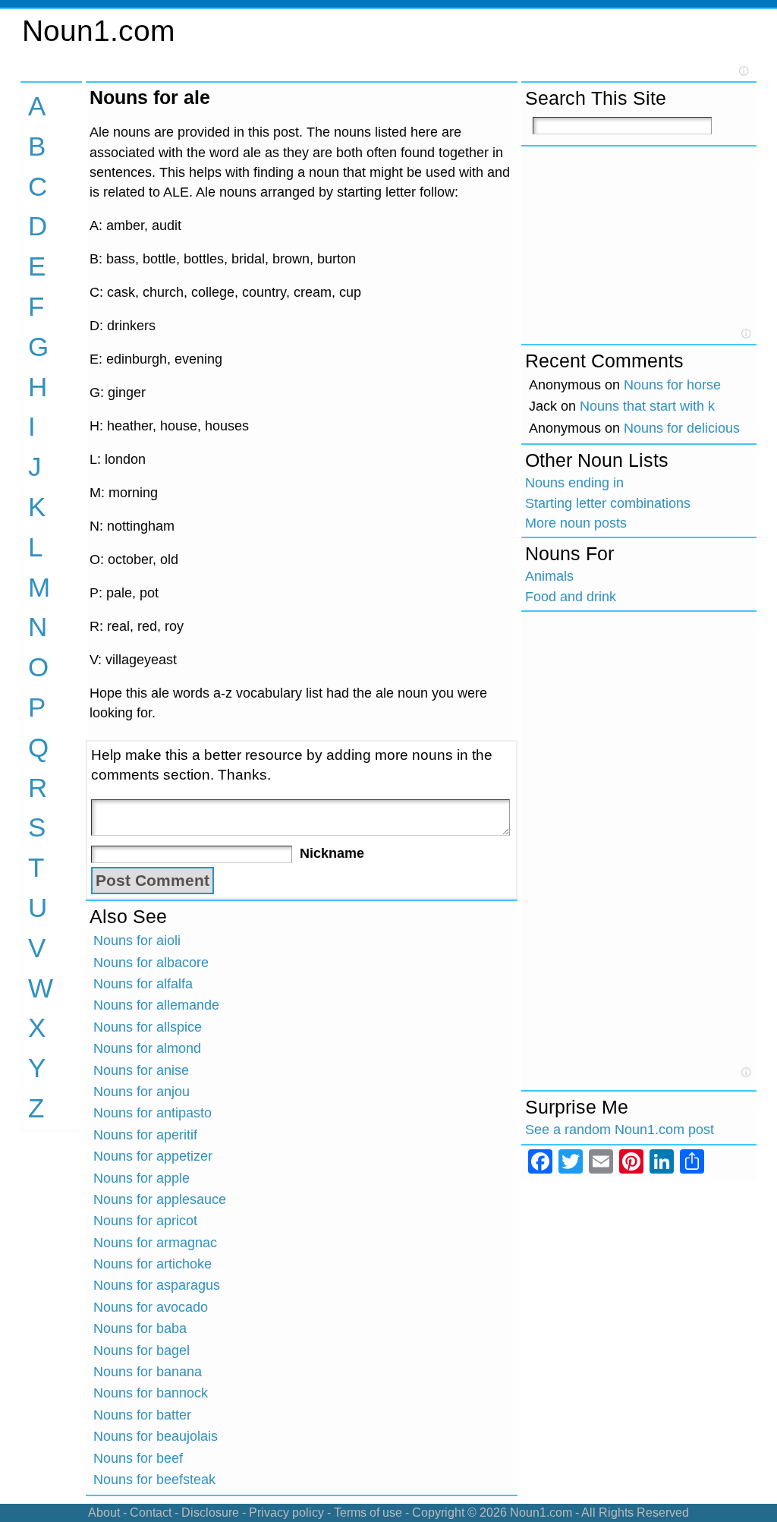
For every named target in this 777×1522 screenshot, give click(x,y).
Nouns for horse (672, 384)
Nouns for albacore (151, 962)
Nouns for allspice (147, 1027)
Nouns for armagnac (155, 1242)
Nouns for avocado (150, 1307)
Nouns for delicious (682, 428)
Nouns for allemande (156, 1005)
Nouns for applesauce (159, 1199)
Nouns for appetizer (152, 1156)
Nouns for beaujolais (155, 1436)
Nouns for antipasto (152, 1112)
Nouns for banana (147, 1371)
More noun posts (576, 523)
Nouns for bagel (141, 1350)
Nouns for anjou (141, 1091)
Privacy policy (286, 1512)
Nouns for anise (141, 1070)
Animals (549, 576)
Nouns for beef (138, 1458)
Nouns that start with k (647, 406)
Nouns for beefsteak (154, 1479)
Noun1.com (98, 30)
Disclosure (210, 1512)
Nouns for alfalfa (143, 983)
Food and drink (570, 596)
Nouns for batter (142, 1415)
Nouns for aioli (137, 940)
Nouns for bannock (150, 1393)
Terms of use (368, 1512)
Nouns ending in (574, 482)
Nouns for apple (141, 1178)
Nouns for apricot (145, 1220)
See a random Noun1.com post (619, 1129)
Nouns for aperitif (145, 1134)
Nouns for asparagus (156, 1285)
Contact (150, 1512)
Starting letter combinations (607, 503)
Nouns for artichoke (152, 1263)
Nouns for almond (147, 1048)
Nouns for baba (140, 1328)
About (104, 1512)
